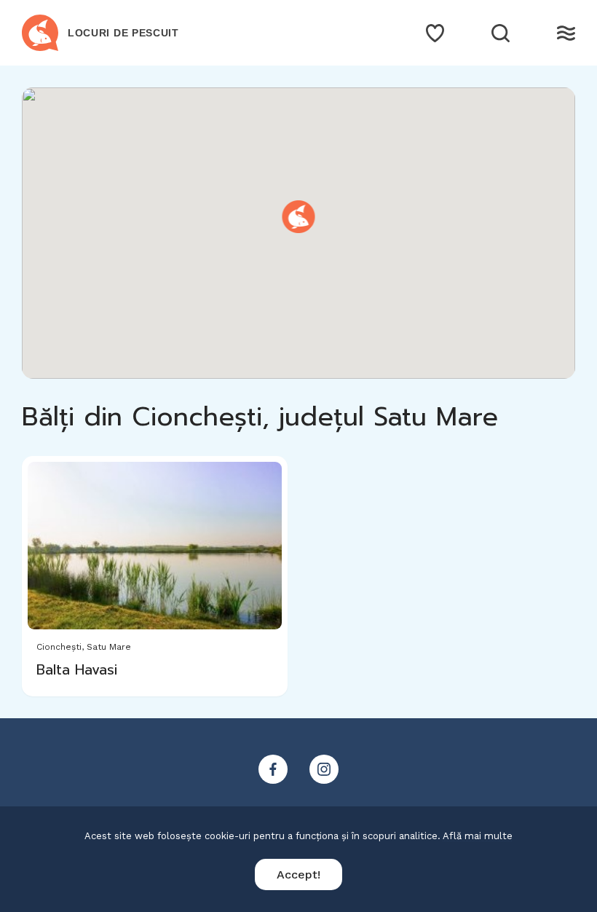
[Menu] (566, 33)
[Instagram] (324, 769)
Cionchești (59, 647)
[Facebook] (273, 769)
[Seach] (500, 33)
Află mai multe (478, 835)
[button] (298, 216)
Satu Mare (109, 647)
